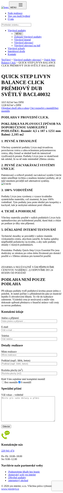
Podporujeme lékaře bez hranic (24, 471)
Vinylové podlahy (17, 30)
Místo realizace (9, 351)
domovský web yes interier (22, 474)
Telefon (5, 335)
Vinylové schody (16, 48)
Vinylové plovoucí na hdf (27, 45)
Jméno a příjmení (10, 318)
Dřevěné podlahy (17, 477)
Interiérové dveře (16, 51)
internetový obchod (18, 480)
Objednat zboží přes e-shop (15, 108)
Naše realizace (15, 13)
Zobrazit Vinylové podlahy (28, 36)
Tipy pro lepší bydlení (19, 16)
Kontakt (12, 54)
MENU (19, 34)
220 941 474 (7, 450)
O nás (11, 19)
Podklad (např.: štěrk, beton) (15, 360)
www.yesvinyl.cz (10, 489)
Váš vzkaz (12, 394)
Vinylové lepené (22, 39)
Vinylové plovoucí (23, 42)
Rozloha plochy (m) (12, 370)
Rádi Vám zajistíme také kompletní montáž (23, 379)
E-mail (4, 326)
